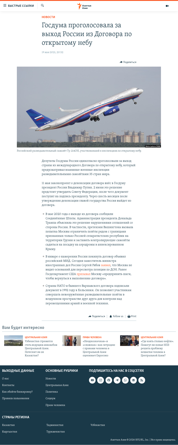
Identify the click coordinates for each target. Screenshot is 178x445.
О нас (5, 379)
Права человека (92, 337)
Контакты (8, 385)
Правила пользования (15, 398)
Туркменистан (55, 431)
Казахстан (8, 425)
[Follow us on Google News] (133, 380)
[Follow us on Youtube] (92, 380)
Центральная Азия (36, 337)
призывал (83, 274)
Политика (52, 392)
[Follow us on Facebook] (109, 380)
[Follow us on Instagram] (100, 380)
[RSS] (141, 380)
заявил (105, 265)
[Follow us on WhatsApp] (125, 380)
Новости (48, 17)
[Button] (128, 62)
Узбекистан (98, 425)
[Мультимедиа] (167, 5)
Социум (50, 398)
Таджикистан (54, 425)
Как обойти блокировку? (17, 392)
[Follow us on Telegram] (117, 380)
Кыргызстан (9, 431)
